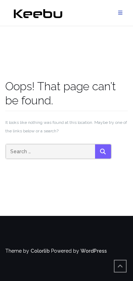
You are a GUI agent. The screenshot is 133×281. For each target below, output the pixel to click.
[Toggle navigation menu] (120, 13)
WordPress (94, 251)
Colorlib (40, 251)
